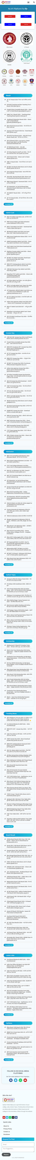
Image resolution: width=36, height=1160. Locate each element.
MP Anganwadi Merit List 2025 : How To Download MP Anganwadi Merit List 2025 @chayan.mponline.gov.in (18, 543)
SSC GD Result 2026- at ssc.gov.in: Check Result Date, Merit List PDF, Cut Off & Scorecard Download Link (18, 142)
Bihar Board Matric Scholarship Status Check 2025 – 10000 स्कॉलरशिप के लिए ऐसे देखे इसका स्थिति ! (19, 686)
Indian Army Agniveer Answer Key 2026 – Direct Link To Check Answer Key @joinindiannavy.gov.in (18, 370)
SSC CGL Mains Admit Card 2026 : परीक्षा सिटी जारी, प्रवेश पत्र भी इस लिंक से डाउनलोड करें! (18, 751)
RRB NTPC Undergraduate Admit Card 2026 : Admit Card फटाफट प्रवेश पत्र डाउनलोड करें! (19, 264)
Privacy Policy (7, 1129)
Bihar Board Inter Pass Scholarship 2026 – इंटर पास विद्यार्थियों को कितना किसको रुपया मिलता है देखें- (19, 670)
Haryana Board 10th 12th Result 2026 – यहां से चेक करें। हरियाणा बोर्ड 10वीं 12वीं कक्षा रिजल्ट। (19, 851)
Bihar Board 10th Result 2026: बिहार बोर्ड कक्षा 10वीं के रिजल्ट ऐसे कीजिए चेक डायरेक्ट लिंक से (18, 1028)
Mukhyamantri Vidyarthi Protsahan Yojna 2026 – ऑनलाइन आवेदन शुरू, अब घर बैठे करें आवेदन (18, 646)
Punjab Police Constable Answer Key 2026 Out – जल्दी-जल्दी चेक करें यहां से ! (18, 342)
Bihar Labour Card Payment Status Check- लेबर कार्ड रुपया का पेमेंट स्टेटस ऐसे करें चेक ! (19, 615)
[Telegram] (15, 1080)
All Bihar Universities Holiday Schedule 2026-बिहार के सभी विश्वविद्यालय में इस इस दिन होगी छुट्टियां (19, 756)
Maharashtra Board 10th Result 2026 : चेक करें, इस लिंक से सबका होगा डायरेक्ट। (19, 882)
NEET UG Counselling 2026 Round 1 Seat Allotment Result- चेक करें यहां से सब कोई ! (18, 456)
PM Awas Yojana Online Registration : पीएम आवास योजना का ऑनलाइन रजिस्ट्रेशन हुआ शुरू (18, 627)
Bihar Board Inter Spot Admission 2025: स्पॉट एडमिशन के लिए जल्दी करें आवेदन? (19, 559)
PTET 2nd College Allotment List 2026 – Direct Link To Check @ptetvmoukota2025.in (19, 466)
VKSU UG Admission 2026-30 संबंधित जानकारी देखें (19, 516)
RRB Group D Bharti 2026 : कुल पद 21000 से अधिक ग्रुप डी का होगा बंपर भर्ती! (18, 986)
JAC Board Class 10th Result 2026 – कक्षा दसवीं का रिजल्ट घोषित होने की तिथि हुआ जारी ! (19, 933)
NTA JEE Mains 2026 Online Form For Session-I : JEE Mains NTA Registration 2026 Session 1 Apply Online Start (19, 1008)
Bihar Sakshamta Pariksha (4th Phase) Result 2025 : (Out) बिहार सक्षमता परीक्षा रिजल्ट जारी (19, 760)
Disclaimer (6, 1134)
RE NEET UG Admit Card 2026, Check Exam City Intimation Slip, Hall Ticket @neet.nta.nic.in (18, 259)
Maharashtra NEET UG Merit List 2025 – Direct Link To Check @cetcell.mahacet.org (19, 549)
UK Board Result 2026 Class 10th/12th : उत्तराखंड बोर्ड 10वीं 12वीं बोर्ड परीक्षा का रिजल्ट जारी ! (18, 928)
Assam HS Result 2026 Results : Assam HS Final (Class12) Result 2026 (18, 912)
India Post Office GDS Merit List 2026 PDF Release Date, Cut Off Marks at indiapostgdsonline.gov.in (18, 966)
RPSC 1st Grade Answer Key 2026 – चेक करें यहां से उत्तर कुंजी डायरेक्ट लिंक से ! (19, 396)
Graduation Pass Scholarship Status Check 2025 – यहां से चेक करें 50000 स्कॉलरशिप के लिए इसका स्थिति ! (19, 692)
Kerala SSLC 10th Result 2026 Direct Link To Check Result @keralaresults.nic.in (19, 846)
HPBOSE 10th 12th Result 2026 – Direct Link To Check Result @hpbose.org (19, 867)
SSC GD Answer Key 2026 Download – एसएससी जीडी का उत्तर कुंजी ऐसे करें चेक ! (19, 381)
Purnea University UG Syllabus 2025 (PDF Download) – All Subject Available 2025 (18, 1037)
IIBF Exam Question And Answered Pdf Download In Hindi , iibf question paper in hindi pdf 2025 (18, 1053)
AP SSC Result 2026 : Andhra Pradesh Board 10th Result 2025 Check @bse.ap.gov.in (19, 892)
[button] (28, 2)
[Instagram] (13, 1117)
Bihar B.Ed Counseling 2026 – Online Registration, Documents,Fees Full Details (18, 492)
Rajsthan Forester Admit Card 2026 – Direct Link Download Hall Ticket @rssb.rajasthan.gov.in (19, 253)
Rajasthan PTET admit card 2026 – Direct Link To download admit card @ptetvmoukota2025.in (19, 275)
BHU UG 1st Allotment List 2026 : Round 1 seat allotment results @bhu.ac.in (18, 471)
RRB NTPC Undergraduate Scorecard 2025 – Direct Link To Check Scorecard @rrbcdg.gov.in (19, 745)
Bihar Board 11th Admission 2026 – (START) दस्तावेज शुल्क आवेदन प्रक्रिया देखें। (19, 526)
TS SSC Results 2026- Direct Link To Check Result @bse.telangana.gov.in (18, 907)
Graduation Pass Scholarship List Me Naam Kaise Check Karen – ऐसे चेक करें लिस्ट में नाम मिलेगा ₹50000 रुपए (19, 658)
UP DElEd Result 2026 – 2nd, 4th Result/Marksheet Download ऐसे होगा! (16, 147)
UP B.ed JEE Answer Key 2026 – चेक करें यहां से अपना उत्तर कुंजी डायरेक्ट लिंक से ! (19, 391)
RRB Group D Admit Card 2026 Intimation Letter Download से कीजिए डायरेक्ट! (18, 222)
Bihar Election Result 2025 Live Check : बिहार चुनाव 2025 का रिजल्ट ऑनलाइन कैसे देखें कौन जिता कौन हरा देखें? (19, 789)
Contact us (6, 1131)
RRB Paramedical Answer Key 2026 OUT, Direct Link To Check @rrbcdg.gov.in (18, 426)
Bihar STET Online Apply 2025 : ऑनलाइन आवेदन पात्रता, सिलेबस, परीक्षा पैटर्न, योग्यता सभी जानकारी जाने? (19, 537)
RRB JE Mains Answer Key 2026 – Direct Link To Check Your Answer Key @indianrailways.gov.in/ (19, 437)
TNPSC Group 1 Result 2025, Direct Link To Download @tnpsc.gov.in (18, 794)
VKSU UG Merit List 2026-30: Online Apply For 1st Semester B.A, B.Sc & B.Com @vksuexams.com (19, 504)
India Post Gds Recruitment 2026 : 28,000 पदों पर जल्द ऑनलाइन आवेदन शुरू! (19, 981)
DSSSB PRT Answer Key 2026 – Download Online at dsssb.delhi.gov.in (18, 411)
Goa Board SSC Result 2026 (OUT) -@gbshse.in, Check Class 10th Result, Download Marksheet (17, 918)
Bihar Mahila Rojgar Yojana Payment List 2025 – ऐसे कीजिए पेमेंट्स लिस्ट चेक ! (18, 600)
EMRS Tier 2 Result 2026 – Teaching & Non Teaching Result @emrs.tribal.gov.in (18, 115)
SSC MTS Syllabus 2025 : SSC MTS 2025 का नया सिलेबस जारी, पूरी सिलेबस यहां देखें (19, 1047)
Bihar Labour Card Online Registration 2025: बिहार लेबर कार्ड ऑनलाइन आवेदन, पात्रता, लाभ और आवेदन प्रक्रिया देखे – (19, 621)
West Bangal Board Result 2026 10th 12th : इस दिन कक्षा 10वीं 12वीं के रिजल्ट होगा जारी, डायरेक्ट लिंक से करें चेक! (19, 857)
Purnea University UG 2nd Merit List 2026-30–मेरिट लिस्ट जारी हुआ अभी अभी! (19, 487)
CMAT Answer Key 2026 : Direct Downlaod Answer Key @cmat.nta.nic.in (18, 739)
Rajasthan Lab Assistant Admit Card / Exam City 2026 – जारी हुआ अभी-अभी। (19, 312)
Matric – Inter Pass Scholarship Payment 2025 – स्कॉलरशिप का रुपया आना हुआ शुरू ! (18, 697)
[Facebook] (11, 1080)
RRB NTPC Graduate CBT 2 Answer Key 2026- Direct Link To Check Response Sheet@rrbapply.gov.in (19, 348)
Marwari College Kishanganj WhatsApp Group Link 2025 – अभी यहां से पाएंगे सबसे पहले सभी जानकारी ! (19, 804)
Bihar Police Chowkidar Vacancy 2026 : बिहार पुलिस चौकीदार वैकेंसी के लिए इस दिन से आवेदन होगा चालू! (19, 976)
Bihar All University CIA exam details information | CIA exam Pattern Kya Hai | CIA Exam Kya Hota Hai (19, 771)
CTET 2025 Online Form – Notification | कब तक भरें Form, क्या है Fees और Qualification (19, 777)
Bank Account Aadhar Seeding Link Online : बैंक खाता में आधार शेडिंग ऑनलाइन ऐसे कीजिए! (19, 605)
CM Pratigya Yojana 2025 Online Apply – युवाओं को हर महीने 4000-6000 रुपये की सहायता (19, 610)
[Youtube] (25, 1080)
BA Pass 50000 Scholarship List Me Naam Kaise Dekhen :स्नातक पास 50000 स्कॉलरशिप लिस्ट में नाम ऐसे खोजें (19, 664)
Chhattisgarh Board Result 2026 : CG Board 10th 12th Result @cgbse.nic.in (19, 902)
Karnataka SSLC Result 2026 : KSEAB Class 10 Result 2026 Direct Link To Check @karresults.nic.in (19, 939)
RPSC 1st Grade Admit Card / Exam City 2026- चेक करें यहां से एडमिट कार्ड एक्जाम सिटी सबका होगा (19, 286)
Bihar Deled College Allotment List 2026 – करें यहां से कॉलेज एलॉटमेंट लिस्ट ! (19, 461)
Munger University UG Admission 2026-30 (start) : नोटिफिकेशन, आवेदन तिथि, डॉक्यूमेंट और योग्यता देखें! (19, 521)
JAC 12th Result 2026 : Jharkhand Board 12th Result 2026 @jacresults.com (19, 872)
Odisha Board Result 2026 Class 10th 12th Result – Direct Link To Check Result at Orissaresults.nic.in (18, 840)
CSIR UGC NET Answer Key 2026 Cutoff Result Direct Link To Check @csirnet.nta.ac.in (19, 337)
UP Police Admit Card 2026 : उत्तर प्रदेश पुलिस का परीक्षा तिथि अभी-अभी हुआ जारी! (19, 281)
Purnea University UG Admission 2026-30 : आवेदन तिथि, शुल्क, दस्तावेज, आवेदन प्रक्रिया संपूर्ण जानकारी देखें (18, 511)
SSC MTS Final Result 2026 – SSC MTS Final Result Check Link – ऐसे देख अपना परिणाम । (19, 136)
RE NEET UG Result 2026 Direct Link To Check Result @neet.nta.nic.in (19, 167)
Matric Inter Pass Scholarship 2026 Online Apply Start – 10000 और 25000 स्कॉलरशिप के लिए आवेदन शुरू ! (19, 651)
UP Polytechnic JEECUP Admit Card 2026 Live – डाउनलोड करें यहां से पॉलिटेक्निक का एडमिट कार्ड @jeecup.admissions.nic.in (19, 292)
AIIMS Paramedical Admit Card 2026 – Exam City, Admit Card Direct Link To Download (19, 242)
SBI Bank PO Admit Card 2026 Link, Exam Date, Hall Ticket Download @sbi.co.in (18, 232)
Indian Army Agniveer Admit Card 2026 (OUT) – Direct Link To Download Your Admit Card (19, 302)
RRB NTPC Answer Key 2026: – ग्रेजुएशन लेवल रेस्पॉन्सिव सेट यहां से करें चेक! (18, 359)
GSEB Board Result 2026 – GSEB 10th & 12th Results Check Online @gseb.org (19, 877)
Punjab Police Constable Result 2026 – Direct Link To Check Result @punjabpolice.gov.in (19, 110)
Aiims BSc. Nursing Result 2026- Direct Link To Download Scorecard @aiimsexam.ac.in (19, 177)
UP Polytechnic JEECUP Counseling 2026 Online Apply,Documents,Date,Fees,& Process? (18, 498)
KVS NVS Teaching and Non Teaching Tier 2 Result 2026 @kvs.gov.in (19, 105)
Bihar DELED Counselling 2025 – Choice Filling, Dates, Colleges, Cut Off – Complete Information (19, 532)
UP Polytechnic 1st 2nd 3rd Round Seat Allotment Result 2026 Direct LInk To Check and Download (19, 188)
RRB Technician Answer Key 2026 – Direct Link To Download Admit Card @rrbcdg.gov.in (19, 421)
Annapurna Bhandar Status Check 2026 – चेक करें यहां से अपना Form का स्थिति (19, 579)
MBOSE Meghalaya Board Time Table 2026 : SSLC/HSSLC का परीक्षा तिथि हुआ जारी (19, 809)
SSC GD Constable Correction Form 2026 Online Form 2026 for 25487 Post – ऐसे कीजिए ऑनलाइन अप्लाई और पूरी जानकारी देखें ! (19, 992)
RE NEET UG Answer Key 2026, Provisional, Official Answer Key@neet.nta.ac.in (18, 364)
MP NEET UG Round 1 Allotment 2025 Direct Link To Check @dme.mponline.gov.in (19, 554)
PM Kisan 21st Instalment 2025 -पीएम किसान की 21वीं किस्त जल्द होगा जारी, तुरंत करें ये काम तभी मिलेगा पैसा (19, 596)
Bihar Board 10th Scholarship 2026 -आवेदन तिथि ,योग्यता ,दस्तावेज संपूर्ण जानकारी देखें (19, 675)
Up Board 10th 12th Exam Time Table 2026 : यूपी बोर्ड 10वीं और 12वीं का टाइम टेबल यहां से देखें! (19, 799)
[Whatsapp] (20, 1080)
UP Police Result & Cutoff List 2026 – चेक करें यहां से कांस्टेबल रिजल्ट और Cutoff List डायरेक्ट (19, 152)
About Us (6, 1126)
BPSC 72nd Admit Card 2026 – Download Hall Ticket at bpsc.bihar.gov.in (19, 227)
